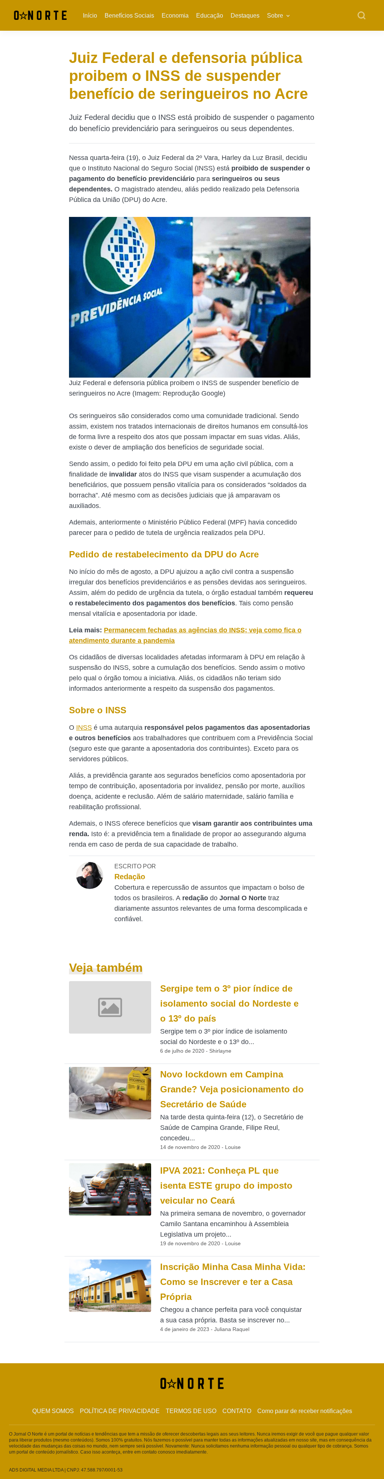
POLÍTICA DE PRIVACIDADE (120, 1411)
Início (90, 15)
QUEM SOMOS (53, 1411)
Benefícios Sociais (129, 15)
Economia (175, 15)
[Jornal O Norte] (40, 15)
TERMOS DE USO (191, 1411)
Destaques (245, 15)
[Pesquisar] (361, 15)
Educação (209, 15)
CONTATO (236, 1411)
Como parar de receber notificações (304, 1411)
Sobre (275, 15)
